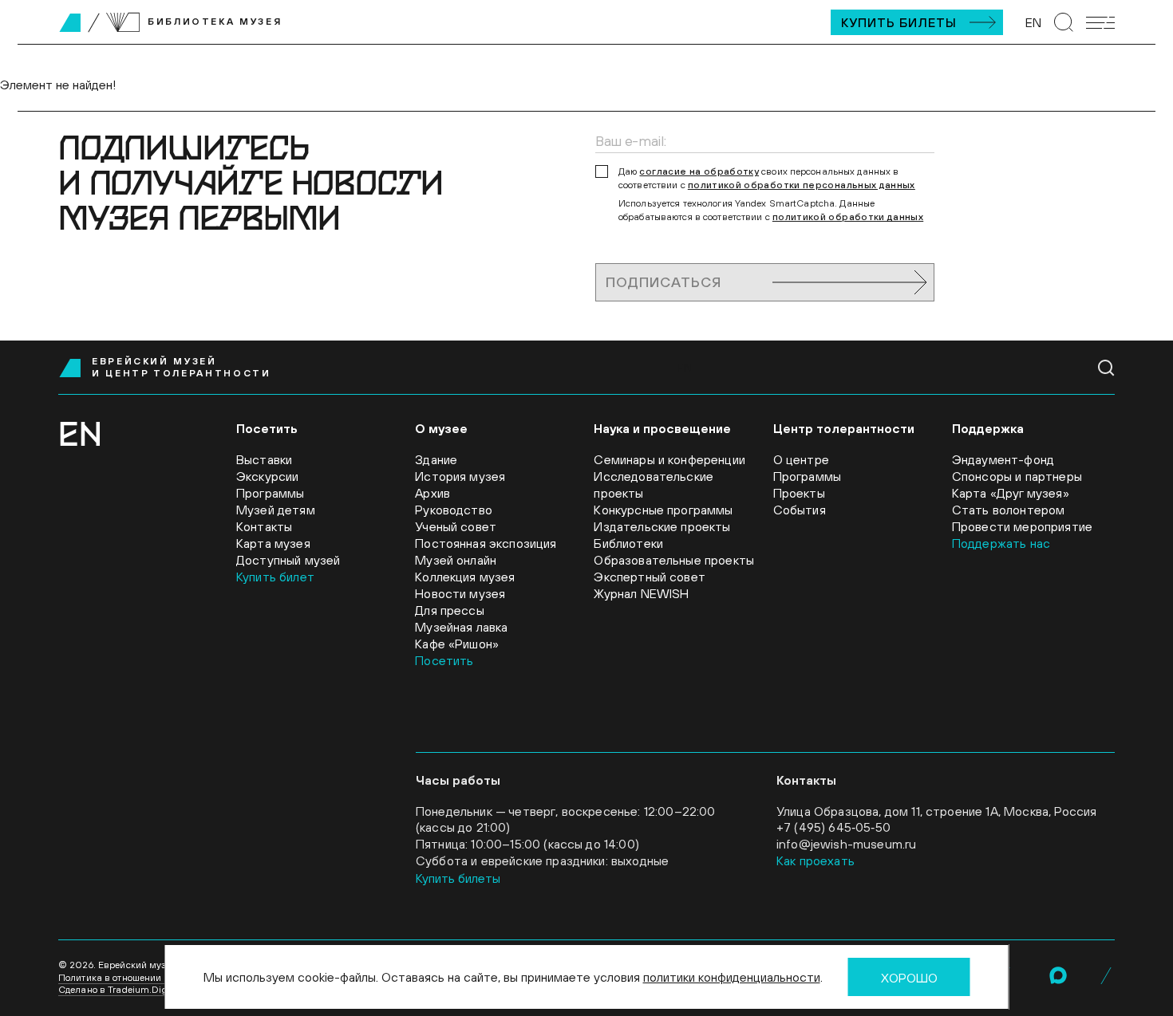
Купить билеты (899, 22)
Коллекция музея (465, 576)
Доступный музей (288, 560)
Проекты (799, 493)
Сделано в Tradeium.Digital (119, 989)
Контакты (264, 526)
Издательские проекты (662, 526)
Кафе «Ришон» (457, 643)
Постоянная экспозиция (485, 543)
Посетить (444, 660)
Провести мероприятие (1022, 526)
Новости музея (460, 593)
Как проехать (815, 860)
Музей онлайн (455, 560)
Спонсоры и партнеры (1017, 476)
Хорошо (909, 978)
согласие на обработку (699, 171)
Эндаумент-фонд (1003, 459)
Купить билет (275, 576)
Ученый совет (455, 526)
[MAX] (1058, 975)
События (799, 509)
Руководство (453, 509)
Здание (436, 459)
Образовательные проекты (674, 560)
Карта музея (273, 543)
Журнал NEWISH (641, 593)
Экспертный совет (649, 576)
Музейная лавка (461, 627)
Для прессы (449, 610)
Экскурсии (267, 476)
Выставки (264, 459)
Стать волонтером (1008, 509)
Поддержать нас (1001, 543)
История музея (460, 476)
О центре (801, 459)
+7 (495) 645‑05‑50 (833, 827)
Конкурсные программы (663, 509)
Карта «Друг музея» (1010, 493)
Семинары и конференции (669, 459)
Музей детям (275, 509)
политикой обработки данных (847, 216)
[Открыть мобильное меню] (1100, 23)
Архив (432, 493)
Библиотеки (628, 543)
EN (1033, 22)
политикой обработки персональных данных (801, 185)
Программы (270, 493)
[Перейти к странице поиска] (1063, 22)
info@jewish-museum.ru (846, 844)
